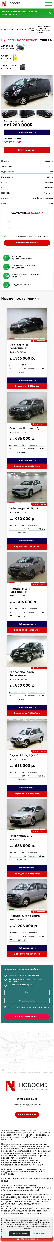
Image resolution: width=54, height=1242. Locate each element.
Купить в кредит (27, 150)
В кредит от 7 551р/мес (27, 386)
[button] (46, 94)
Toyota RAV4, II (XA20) (24, 755)
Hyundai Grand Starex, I (26, 916)
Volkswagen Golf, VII (23, 508)
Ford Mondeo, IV (20, 836)
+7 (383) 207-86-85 (27, 1099)
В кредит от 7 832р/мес (27, 793)
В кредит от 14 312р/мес (27, 630)
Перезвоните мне (27, 1114)
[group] (27, 324)
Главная (4, 29)
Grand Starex (32, 29)
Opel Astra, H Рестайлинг (18, 346)
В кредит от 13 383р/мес (27, 547)
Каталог (14, 29)
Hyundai (23, 29)
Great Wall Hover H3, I (24, 428)
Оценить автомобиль (27, 1017)
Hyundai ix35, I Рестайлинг (19, 590)
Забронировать (27, 132)
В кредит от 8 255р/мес (27, 874)
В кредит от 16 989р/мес (27, 954)
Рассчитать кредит (27, 243)
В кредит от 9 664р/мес (27, 466)
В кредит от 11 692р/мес (27, 713)
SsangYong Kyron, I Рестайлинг (22, 674)
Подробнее (39, 1233)
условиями (20, 236)
